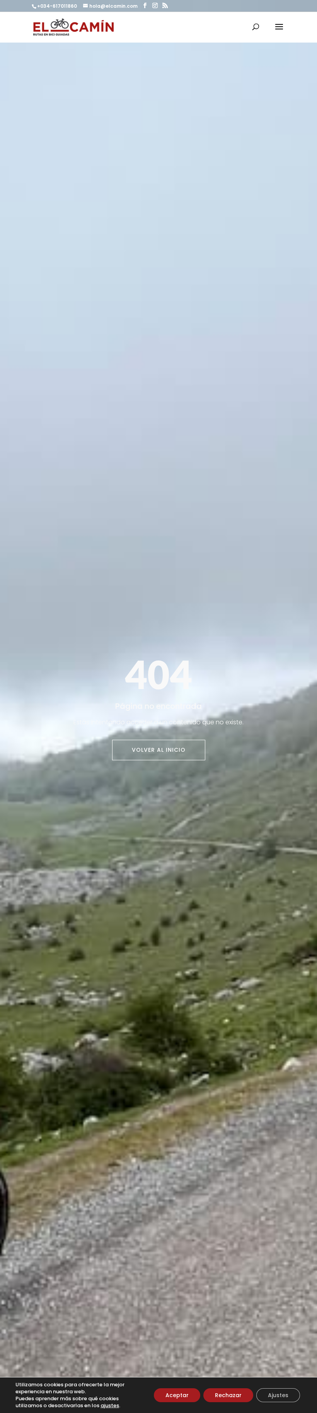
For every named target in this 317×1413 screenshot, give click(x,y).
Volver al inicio (159, 750)
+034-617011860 (57, 6)
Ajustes (278, 1395)
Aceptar (177, 1395)
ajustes (110, 1405)
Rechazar (228, 1395)
